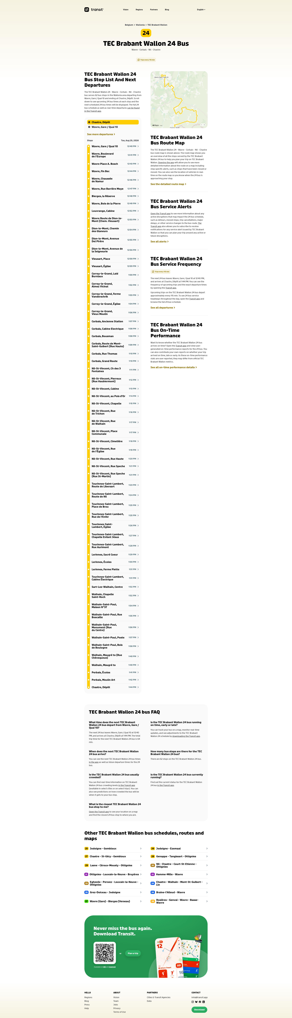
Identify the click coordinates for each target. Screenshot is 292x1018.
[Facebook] (200, 1002)
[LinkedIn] (203, 1002)
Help (86, 1008)
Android (112, 967)
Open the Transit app (161, 213)
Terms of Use (119, 1012)
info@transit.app (200, 997)
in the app (94, 762)
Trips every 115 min (147, 60)
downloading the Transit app (186, 736)
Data (149, 1001)
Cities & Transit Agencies (158, 997)
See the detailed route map (167, 184)
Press (87, 1004)
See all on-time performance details (173, 367)
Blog (167, 9)
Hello (87, 992)
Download (199, 1009)
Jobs (115, 1004)
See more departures (100, 134)
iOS (104, 967)
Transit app (171, 288)
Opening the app (166, 162)
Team (116, 1001)
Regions (139, 9)
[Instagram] (193, 1002)
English (200, 9)
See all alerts (158, 241)
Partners (154, 9)
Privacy (116, 1008)
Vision (125, 9)
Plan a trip (133, 953)
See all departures (162, 307)
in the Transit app (126, 785)
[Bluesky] (196, 1002)
